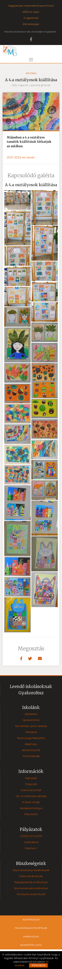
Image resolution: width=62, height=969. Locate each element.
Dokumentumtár (31, 790)
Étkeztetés (31, 814)
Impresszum (31, 936)
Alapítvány (31, 744)
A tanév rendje (31, 802)
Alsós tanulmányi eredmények (31, 870)
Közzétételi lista (31, 945)
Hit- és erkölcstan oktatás (31, 796)
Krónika (31, 73)
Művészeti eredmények (31, 894)
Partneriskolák (31, 756)
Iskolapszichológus (31, 808)
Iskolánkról (31, 714)
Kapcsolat (31, 778)
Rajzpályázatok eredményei (31, 882)
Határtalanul (31, 842)
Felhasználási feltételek (31, 928)
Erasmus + (31, 848)
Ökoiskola (31, 732)
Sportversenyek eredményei (31, 888)
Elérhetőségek (31, 24)
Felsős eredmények (31, 876)
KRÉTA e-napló (31, 11)
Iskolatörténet (31, 720)
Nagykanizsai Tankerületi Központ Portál (31, 5)
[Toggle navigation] (31, 59)
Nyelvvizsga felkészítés (31, 738)
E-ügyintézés (31, 17)
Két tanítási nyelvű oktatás (31, 726)
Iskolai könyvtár (31, 750)
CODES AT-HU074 (31, 836)
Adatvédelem (31, 919)
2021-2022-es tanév (21, 157)
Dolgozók (31, 784)
